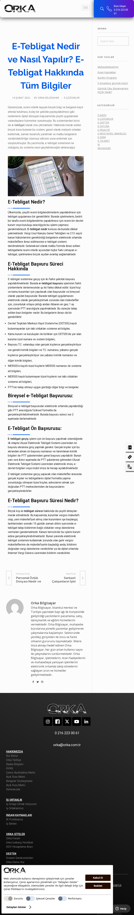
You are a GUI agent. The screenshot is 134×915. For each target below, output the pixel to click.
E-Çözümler (72, 97)
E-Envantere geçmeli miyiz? (113, 83)
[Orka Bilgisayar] (20, 8)
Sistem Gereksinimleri (19, 858)
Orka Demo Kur (15, 862)
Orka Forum (13, 838)
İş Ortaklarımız (15, 808)
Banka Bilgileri (14, 764)
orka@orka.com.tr (67, 745)
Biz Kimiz (12, 755)
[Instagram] (47, 721)
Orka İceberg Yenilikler (19, 842)
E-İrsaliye (104, 129)
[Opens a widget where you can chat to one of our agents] (121, 909)
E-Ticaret (104, 141)
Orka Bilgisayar (48, 97)
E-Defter (103, 122)
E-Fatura (103, 126)
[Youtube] (76, 721)
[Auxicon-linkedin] (86, 721)
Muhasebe (104, 148)
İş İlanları (11, 823)
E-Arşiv (102, 115)
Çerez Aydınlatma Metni (20, 772)
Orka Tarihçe (13, 760)
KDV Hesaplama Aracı (19, 846)
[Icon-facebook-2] (57, 721)
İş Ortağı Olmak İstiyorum (21, 804)
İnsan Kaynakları (107, 72)
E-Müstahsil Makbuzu (112, 133)
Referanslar (13, 789)
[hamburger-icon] (86, 7)
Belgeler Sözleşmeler (19, 781)
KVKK (9, 768)
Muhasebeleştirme (108, 67)
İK (99, 144)
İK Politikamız (14, 819)
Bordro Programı (107, 77)
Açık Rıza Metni (15, 776)
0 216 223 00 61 (67, 733)
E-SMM (102, 137)
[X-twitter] (67, 721)
